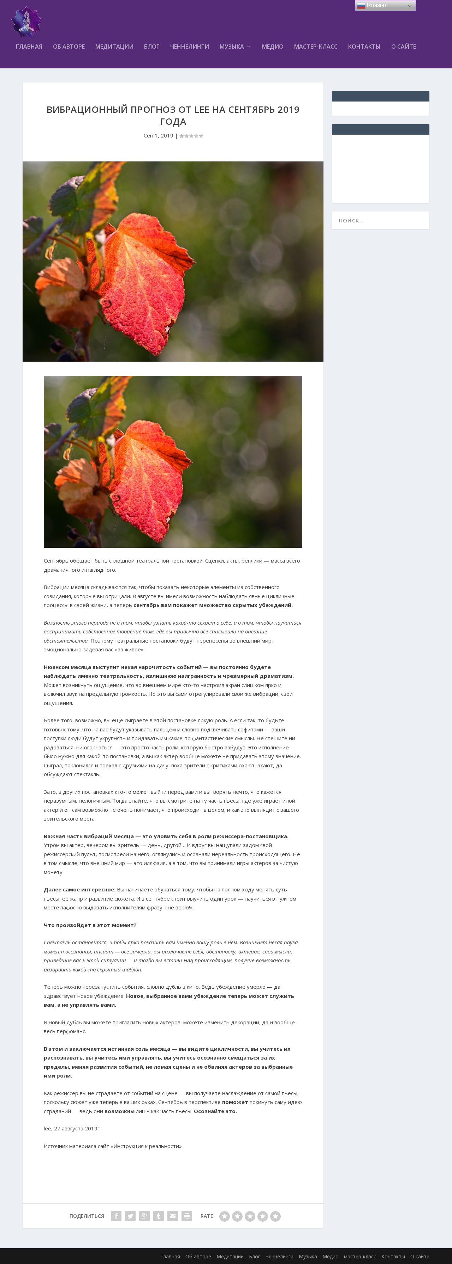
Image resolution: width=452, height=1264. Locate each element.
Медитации (114, 47)
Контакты (364, 47)
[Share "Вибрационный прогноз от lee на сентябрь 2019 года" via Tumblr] (158, 1216)
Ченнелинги (189, 47)
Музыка (232, 47)
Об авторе (69, 47)
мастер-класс (316, 47)
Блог (152, 47)
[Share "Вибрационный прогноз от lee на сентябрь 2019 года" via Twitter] (130, 1216)
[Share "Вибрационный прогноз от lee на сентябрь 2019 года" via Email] (173, 1216)
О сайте (403, 47)
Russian (376, 5)
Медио (273, 47)
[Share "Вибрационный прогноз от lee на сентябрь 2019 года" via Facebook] (116, 1216)
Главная (29, 47)
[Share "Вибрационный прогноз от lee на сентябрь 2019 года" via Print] (187, 1216)
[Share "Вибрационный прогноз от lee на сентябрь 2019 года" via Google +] (144, 1216)
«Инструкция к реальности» (146, 1145)
